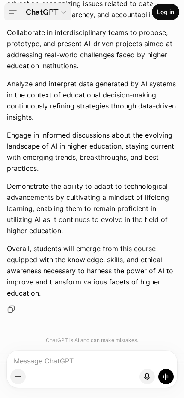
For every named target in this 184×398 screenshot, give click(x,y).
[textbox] (92, 364)
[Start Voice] (166, 376)
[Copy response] (11, 309)
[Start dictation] (147, 376)
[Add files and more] (18, 376)
